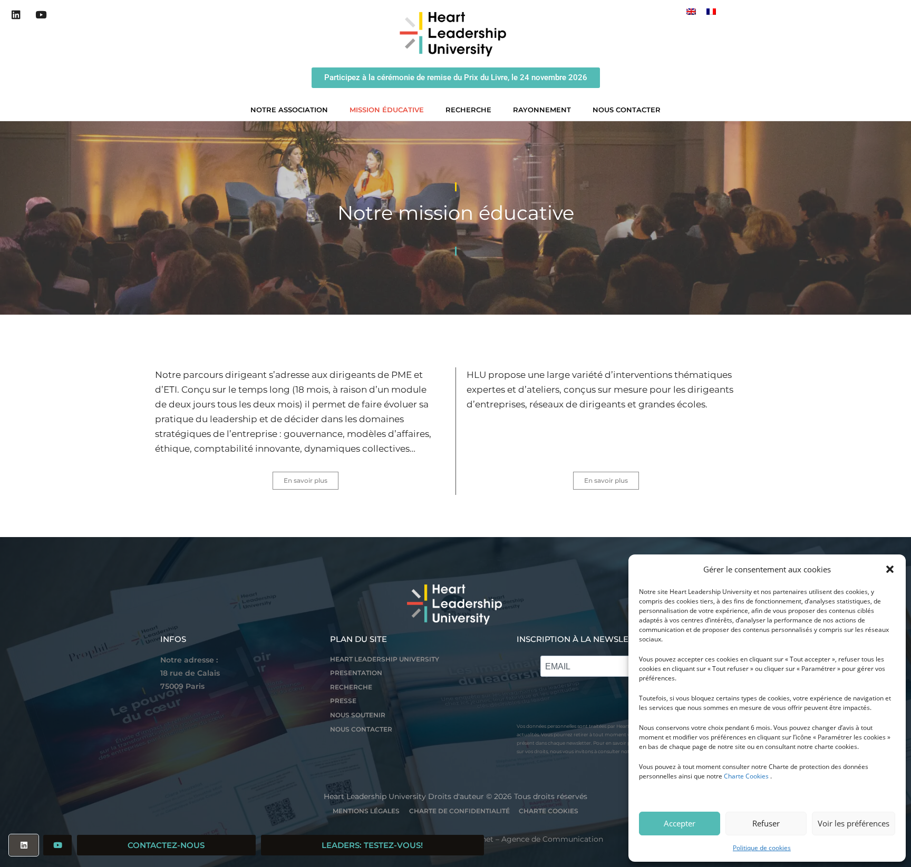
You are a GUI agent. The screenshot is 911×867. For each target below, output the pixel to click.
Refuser (766, 823)
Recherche (468, 109)
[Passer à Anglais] (691, 11)
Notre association (289, 109)
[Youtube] (41, 15)
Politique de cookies (762, 847)
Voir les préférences (853, 823)
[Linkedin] (16, 15)
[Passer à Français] (711, 11)
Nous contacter (627, 109)
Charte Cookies (746, 776)
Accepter (679, 823)
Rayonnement (542, 109)
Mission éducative (387, 109)
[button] (890, 569)
